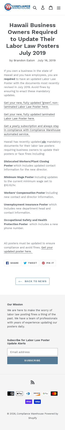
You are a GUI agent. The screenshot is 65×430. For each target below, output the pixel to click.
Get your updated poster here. (28, 249)
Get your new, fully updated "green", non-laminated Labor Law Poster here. (31, 105)
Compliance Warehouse (30, 413)
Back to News (35, 281)
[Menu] (59, 8)
